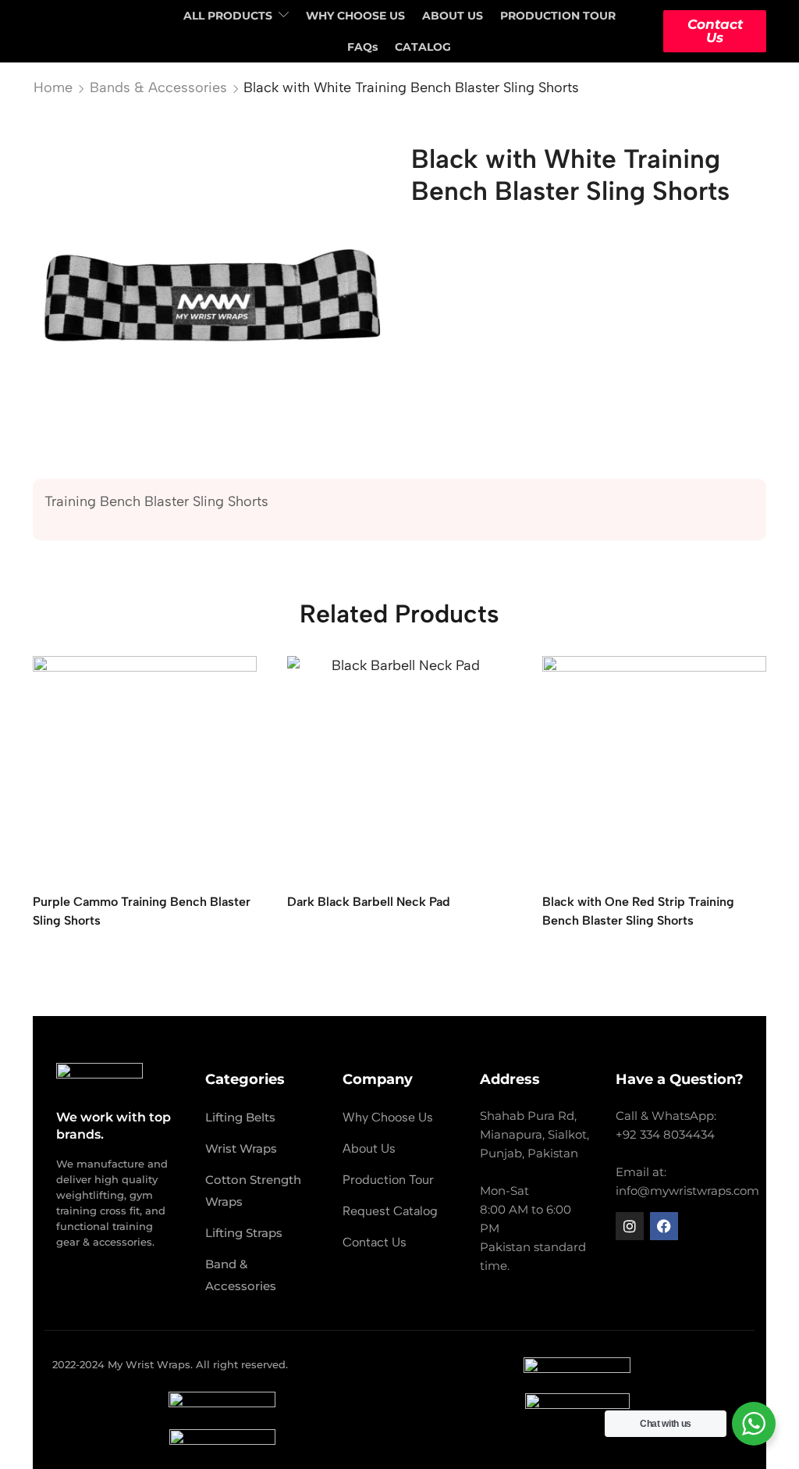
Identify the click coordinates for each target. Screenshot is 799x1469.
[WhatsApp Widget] (754, 1424)
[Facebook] (664, 1226)
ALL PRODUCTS (227, 16)
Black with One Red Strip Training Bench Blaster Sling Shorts (638, 912)
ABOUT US (452, 16)
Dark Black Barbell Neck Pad (368, 902)
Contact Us (715, 30)
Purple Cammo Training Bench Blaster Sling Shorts (141, 912)
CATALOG (423, 47)
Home (53, 87)
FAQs (362, 47)
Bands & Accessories (158, 87)
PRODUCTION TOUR (558, 16)
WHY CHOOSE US (355, 16)
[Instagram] (630, 1226)
